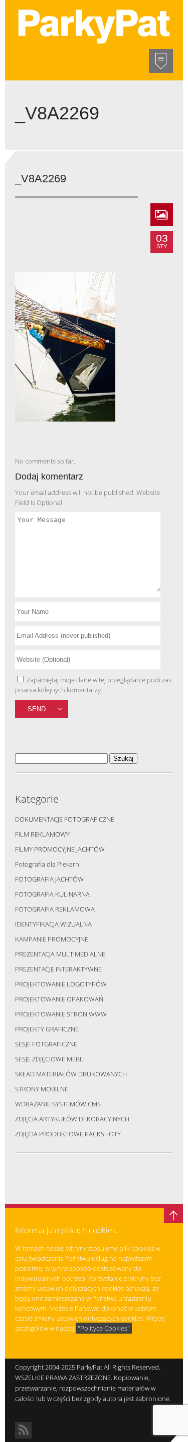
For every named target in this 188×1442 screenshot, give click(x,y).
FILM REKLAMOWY (42, 834)
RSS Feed (23, 1430)
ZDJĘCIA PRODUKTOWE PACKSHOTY (68, 1133)
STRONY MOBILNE (41, 1088)
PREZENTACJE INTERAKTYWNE (58, 968)
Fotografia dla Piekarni (48, 864)
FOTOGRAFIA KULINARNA (52, 894)
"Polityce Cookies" (104, 1328)
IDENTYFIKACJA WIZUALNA (53, 924)
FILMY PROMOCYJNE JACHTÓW (60, 849)
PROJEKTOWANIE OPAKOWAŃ (59, 998)
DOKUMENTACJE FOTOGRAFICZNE (64, 819)
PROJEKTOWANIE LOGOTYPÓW (61, 983)
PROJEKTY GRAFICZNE (47, 1028)
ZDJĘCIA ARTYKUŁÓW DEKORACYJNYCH (72, 1118)
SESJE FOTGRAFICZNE (46, 1043)
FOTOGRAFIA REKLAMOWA (55, 909)
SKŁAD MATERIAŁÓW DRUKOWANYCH (71, 1073)
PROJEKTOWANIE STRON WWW (61, 1013)
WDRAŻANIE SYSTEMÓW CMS (58, 1103)
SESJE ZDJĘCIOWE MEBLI (50, 1058)
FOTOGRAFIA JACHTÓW (49, 879)
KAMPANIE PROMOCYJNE (51, 939)
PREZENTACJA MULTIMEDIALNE (60, 954)
